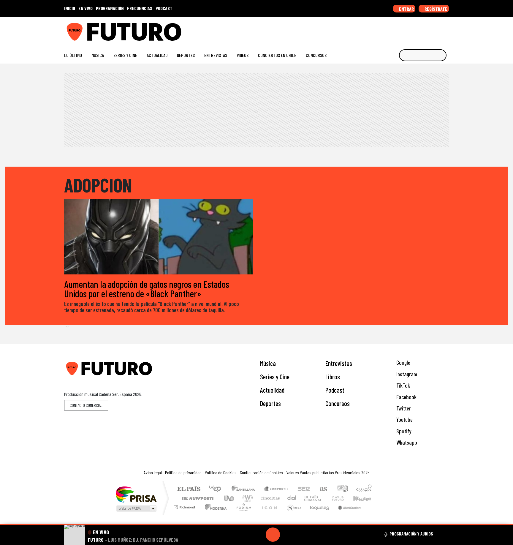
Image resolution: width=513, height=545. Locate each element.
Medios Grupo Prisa (136, 508)
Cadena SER (304, 489)
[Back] (244, 534)
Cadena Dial (343, 498)
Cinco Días (269, 498)
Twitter (403, 408)
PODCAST (164, 8)
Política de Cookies (221, 472)
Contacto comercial (86, 405)
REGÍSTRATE (435, 9)
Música (97, 55)
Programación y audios (411, 533)
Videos (242, 55)
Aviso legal (153, 472)
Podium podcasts (185, 505)
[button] (256, 524)
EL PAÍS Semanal (308, 498)
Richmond (185, 514)
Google (402, 362)
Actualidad (157, 55)
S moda (292, 514)
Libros (332, 376)
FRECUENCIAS (139, 8)
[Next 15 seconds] (287, 534)
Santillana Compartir (276, 489)
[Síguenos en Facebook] (408, 29)
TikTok (402, 385)
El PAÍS (188, 489)
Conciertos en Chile (277, 55)
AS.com (322, 489)
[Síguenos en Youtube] (427, 29)
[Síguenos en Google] (379, 29)
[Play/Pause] (273, 534)
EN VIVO (85, 8)
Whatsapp (406, 442)
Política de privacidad (183, 472)
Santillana (245, 489)
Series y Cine (125, 55)
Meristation (346, 514)
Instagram (406, 374)
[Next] (301, 534)
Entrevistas (215, 55)
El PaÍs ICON (268, 514)
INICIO (69, 8)
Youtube (404, 419)
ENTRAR (406, 9)
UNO (229, 498)
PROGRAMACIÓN (110, 8)
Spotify (403, 431)
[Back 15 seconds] (258, 534)
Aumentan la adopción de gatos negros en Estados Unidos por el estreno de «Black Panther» (146, 288)
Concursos (316, 55)
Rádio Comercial (372, 514)
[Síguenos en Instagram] (389, 29)
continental (291, 498)
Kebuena (365, 498)
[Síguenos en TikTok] (398, 29)
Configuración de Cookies (261, 472)
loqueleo (317, 514)
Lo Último (73, 55)
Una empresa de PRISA (136, 494)
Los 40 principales (217, 489)
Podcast (334, 390)
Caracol (364, 489)
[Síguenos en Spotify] (436, 29)
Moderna (214, 514)
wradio (246, 498)
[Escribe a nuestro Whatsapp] (446, 29)
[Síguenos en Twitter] (417, 29)
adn (342, 489)
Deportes (186, 55)
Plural (242, 514)
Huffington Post (196, 498)
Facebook (406, 397)
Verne (325, 498)
